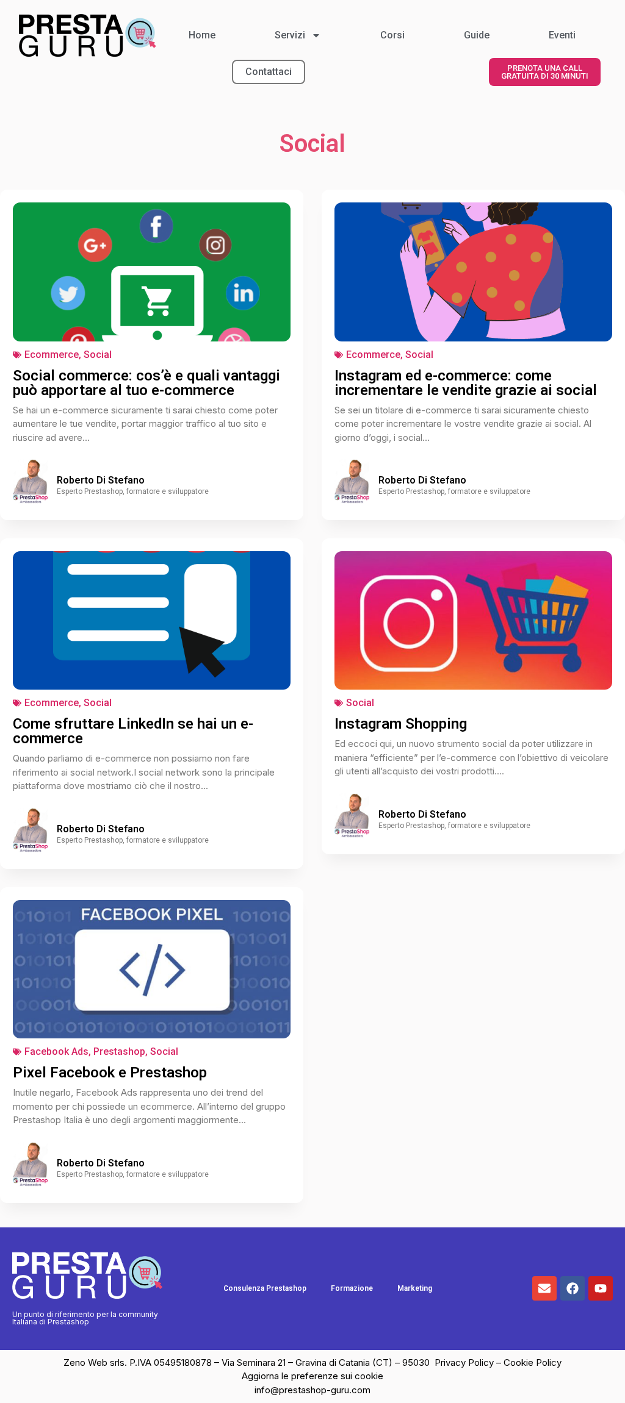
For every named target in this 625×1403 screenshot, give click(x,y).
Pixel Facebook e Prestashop (110, 1072)
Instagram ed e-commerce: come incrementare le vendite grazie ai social (465, 383)
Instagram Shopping (400, 723)
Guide (477, 35)
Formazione (352, 1288)
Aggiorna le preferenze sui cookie (312, 1376)
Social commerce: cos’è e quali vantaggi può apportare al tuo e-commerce (146, 383)
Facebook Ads (56, 1051)
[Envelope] (544, 1288)
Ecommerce (51, 354)
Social (98, 354)
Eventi (562, 35)
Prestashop (119, 1051)
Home (202, 35)
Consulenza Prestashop (264, 1288)
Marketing (414, 1288)
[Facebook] (572, 1288)
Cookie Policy (533, 1362)
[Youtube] (600, 1288)
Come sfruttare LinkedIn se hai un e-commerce (133, 731)
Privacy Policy (465, 1362)
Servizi (290, 35)
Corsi (392, 35)
